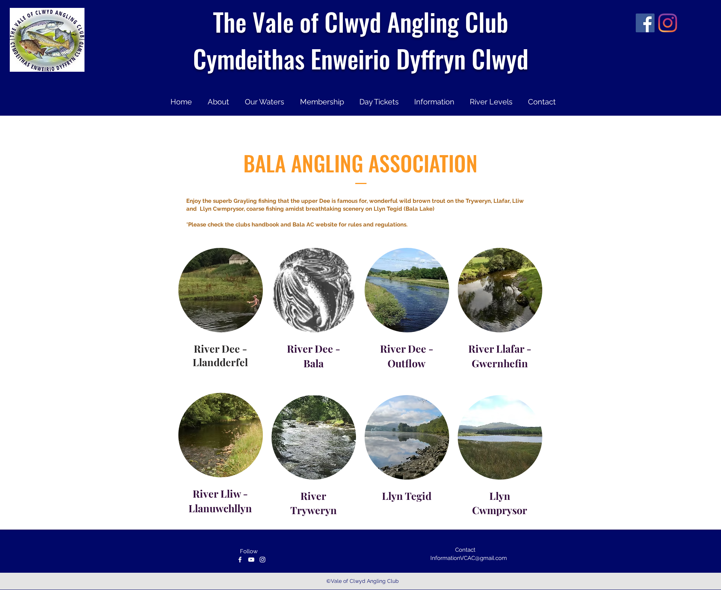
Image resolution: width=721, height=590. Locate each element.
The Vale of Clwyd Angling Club (360, 21)
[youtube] (251, 559)
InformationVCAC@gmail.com (468, 558)
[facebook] (645, 23)
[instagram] (667, 23)
